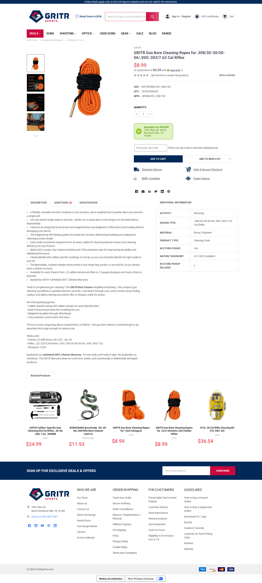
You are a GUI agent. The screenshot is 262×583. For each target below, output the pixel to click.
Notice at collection (110, 578)
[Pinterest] (168, 191)
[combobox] (132, 16)
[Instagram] (36, 525)
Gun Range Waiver (87, 526)
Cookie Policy (128, 547)
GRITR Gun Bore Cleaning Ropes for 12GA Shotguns (131, 429)
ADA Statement (156, 524)
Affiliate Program (122, 524)
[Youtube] (42, 525)
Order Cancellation (123, 509)
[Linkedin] (162, 191)
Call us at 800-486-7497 (44, 516)
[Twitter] (156, 191)
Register (186, 16)
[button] (158, 70)
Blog (152, 33)
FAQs (116, 535)
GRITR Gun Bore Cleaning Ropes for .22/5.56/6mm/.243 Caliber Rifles (174, 430)
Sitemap (188, 548)
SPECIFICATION (88, 202)
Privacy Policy (128, 541)
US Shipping (119, 530)
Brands (188, 522)
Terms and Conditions (128, 553)
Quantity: (140, 107)
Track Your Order (122, 497)
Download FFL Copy (195, 516)
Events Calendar (86, 537)
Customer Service (158, 507)
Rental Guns (84, 520)
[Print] (149, 191)
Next (36, 136)
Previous (36, 49)
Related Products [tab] (40, 375)
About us (82, 503)
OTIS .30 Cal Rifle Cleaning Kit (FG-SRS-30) (217, 429)
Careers (81, 532)
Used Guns (107, 33)
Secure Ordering (121, 503)
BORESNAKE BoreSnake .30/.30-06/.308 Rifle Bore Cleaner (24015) (88, 430)
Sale (139, 33)
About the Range (86, 514)
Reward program (157, 518)
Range (166, 33)
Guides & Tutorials (194, 528)
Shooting (67, 33)
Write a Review (227, 75)
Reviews (188, 543)
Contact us (83, 509)
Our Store (82, 497)
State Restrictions (158, 512)
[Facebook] (136, 191)
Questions (63, 202)
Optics (87, 33)
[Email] (143, 191)
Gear (124, 33)
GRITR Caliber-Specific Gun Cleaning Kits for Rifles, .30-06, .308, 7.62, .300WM (45, 430)
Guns (50, 33)
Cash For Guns (156, 530)
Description (39, 202)
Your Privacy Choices (141, 578)
